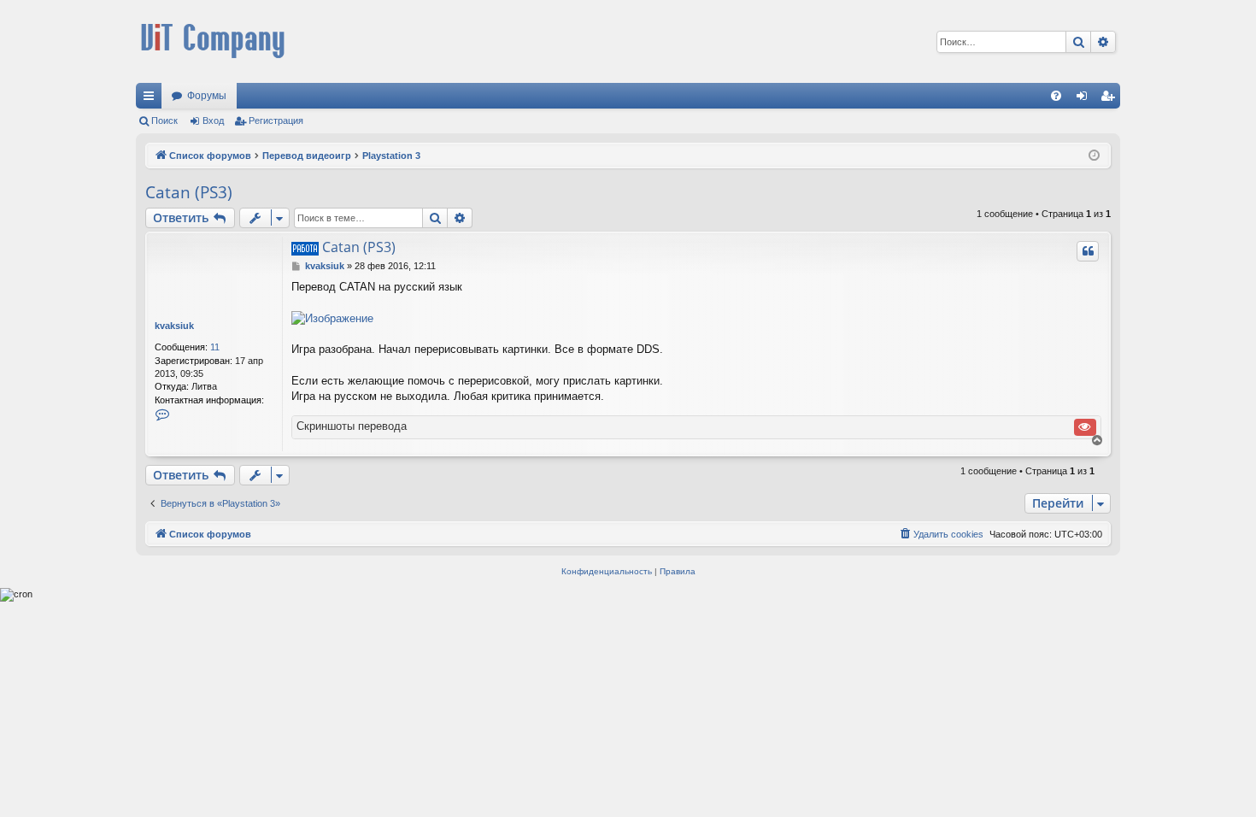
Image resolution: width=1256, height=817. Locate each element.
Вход (213, 120)
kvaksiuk (174, 325)
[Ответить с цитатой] (1088, 251)
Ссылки (152, 99)
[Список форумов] (213, 41)
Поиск (164, 120)
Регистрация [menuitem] (1110, 99)
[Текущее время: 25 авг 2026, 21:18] (1094, 156)
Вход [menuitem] (1086, 99)
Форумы (206, 96)
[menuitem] (1056, 96)
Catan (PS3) (188, 192)
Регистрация (276, 120)
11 (215, 347)
